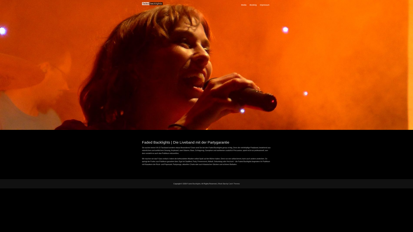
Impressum (264, 5)
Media (243, 5)
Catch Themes (234, 184)
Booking (253, 5)
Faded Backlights (194, 184)
